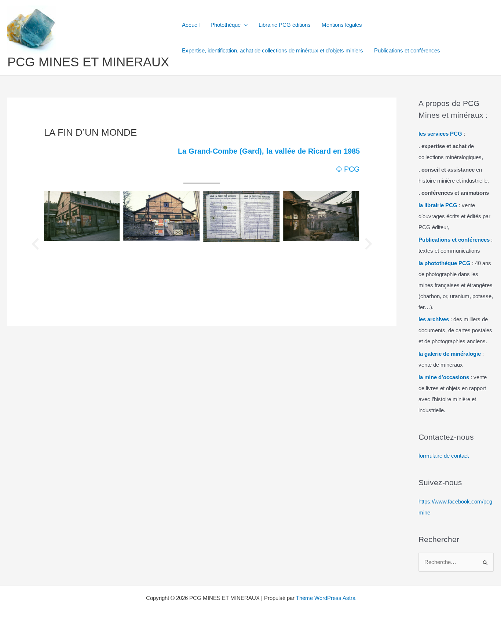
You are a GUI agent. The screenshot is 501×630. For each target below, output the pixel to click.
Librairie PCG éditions (285, 25)
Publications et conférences (407, 50)
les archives (433, 319)
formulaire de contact (443, 456)
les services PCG (440, 134)
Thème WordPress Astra (325, 598)
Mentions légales (342, 25)
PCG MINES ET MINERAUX (88, 62)
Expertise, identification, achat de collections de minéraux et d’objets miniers (272, 50)
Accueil (191, 25)
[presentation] (35, 244)
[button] (244, 25)
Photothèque (226, 25)
